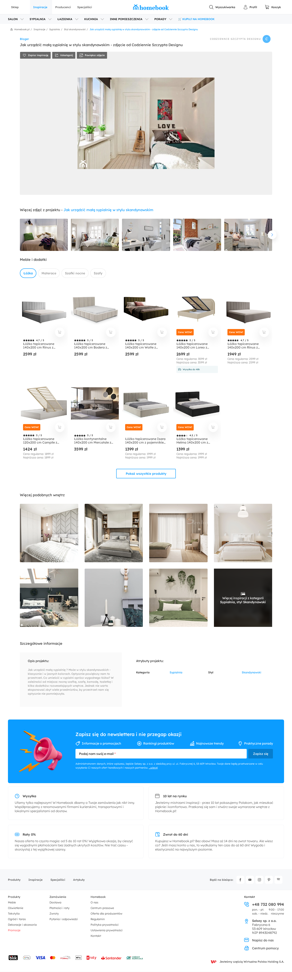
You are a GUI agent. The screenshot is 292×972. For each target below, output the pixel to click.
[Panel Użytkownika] (250, 7)
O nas (94, 902)
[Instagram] (259, 880)
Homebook (98, 897)
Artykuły (79, 880)
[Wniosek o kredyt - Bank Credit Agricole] (134, 957)
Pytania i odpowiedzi (63, 919)
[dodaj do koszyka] (60, 332)
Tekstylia (14, 913)
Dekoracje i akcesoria (22, 924)
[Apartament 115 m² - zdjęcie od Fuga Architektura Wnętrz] (243, 533)
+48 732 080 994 (268, 904)
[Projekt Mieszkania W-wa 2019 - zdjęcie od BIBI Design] (114, 533)
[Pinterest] (269, 880)
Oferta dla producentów (106, 913)
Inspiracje (40, 7)
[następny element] (272, 234)
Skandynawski (251, 672)
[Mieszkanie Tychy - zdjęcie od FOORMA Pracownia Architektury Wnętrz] (49, 533)
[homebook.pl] (151, 7)
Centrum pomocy (265, 948)
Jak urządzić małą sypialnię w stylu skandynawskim (108, 210)
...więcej (153, 767)
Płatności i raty (59, 908)
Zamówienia (57, 897)
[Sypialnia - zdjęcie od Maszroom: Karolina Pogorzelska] (114, 598)
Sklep (15, 7)
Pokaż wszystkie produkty (146, 474)
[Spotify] (278, 880)
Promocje (14, 930)
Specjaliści (84, 7)
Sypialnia (176, 672)
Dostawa (55, 902)
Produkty (14, 880)
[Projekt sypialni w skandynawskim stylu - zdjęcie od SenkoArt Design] (178, 533)
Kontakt (96, 936)
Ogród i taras (17, 919)
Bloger (24, 39)
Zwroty (54, 913)
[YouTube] (250, 880)
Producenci (63, 7)
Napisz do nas (263, 940)
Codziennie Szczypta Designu (235, 39)
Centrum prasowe (102, 908)
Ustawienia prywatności (107, 930)
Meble (12, 902)
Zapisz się (260, 754)
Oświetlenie (15, 908)
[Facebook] (240, 880)
